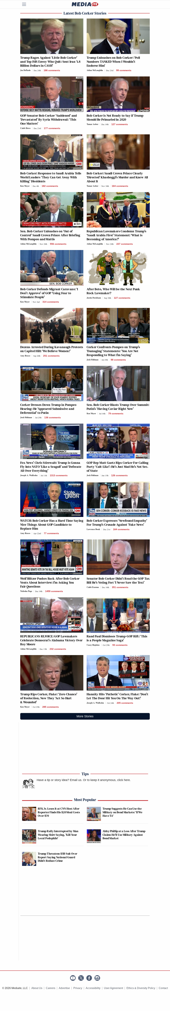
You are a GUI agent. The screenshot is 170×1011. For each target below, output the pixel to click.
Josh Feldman (92, 359)
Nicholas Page (26, 591)
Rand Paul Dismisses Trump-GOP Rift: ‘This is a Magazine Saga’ (117, 638)
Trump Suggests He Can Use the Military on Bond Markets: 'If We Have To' (122, 812)
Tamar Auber (92, 124)
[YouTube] (73, 978)
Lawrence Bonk (93, 529)
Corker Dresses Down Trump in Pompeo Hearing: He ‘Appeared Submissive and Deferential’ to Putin (48, 408)
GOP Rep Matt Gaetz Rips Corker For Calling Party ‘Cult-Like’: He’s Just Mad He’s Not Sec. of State (118, 466)
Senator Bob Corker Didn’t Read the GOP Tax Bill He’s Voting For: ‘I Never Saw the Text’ (118, 580)
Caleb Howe (25, 128)
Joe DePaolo (25, 70)
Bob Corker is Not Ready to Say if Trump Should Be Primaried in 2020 (115, 117)
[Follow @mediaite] (81, 978)
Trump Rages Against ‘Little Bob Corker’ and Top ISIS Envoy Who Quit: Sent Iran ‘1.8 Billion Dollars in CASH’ (50, 61)
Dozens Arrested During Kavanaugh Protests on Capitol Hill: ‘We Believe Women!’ (51, 349)
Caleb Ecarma (93, 587)
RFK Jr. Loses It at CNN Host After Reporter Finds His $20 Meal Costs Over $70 (59, 812)
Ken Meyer (25, 185)
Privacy (77, 988)
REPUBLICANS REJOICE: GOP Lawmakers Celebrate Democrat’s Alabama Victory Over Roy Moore (51, 640)
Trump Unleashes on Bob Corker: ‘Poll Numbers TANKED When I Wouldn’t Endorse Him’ (113, 61)
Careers (50, 988)
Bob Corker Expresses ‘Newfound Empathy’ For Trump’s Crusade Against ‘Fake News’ (117, 522)
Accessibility (93, 988)
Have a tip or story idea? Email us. (59, 780)
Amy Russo (25, 355)
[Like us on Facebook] (89, 978)
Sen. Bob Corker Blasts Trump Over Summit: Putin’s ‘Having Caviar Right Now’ (118, 406)
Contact (163, 988)
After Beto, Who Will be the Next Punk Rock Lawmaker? (113, 291)
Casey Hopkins (93, 644)
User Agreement (113, 988)
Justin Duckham (94, 297)
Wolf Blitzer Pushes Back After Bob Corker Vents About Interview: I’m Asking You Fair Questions (50, 582)
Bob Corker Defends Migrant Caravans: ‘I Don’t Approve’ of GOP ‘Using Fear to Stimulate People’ (49, 293)
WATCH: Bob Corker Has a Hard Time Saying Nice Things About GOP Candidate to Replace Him (51, 524)
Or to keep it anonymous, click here (106, 780)
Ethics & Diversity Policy (141, 988)
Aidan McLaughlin (95, 70)
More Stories (85, 716)
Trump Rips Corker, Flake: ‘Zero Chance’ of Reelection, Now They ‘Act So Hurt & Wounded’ (48, 698)
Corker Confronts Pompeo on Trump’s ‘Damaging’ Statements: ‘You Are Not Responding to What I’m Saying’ (113, 351)
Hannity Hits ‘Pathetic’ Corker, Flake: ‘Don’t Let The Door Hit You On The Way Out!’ (117, 696)
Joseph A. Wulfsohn (29, 475)
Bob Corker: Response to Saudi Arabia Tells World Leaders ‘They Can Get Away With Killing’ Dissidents (50, 177)
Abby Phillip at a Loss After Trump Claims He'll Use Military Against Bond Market (124, 834)
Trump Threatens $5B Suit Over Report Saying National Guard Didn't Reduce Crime (57, 857)
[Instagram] (97, 978)
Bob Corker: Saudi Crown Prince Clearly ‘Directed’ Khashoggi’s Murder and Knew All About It (117, 177)
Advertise (64, 988)
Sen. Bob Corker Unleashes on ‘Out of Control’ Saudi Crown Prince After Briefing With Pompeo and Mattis (50, 235)
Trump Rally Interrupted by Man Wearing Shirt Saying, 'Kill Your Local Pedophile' (58, 834)
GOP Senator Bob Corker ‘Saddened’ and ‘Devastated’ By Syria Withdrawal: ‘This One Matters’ (48, 119)
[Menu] (26, 4)
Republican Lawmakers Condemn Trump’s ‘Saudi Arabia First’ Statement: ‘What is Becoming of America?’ (116, 235)
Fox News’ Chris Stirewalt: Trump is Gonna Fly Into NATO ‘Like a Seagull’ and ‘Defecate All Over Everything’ (50, 466)
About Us (36, 988)
